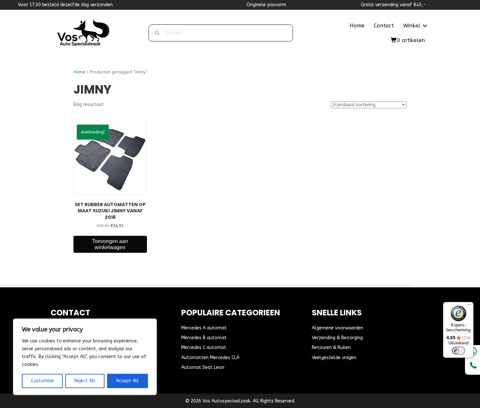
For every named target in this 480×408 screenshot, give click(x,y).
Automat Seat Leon (202, 367)
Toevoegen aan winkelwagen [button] (110, 244)
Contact (384, 26)
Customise (42, 381)
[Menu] (469, 306)
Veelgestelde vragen (334, 357)
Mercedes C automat (203, 347)
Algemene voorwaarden (337, 328)
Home (357, 26)
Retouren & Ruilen (331, 347)
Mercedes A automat (204, 328)
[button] (424, 26)
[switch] (458, 351)
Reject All (84, 381)
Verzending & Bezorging (337, 337)
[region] (85, 357)
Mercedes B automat (204, 337)
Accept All (127, 381)
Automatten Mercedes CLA (210, 357)
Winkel (411, 26)
